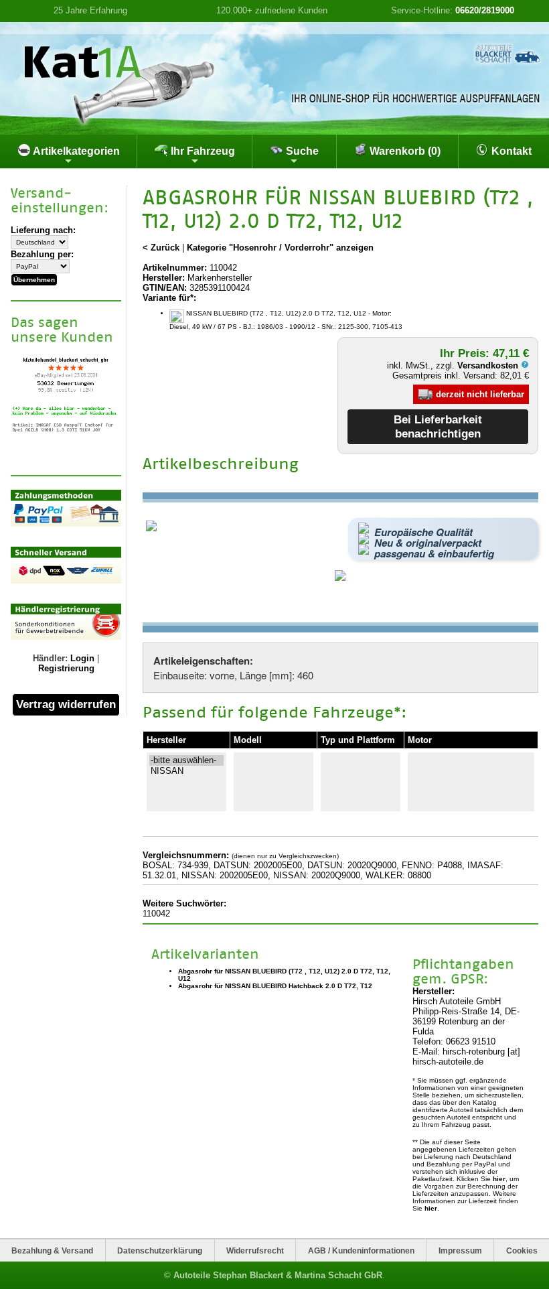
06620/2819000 (484, 10)
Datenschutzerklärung (159, 1250)
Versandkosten (489, 365)
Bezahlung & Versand (52, 1250)
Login (82, 658)
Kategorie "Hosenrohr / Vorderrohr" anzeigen (280, 248)
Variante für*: (169, 298)
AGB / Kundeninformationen (361, 1250)
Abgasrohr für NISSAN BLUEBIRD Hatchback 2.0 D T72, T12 (275, 986)
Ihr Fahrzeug (201, 151)
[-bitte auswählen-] (186, 760)
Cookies (522, 1250)
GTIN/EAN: (165, 288)
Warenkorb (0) (404, 151)
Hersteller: (164, 278)
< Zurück (161, 248)
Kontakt (510, 151)
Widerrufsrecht (255, 1250)
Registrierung (66, 668)
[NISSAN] (186, 771)
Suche (301, 151)
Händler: (50, 658)
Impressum (460, 1250)
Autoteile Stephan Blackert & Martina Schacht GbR (277, 1275)
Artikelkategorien (75, 151)
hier (499, 1178)
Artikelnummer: (175, 268)
